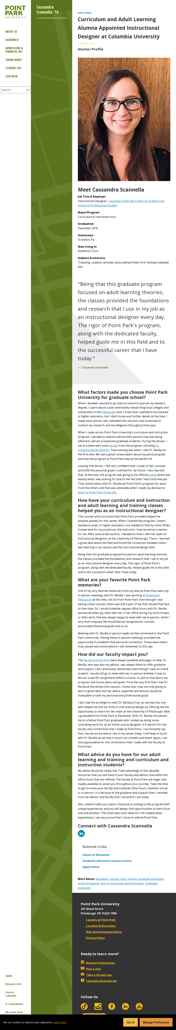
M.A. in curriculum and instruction (122, 883)
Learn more (60, 1022)
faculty (113, 445)
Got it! (130, 1022)
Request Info (13, 984)
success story (118, 879)
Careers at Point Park (101, 920)
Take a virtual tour (99, 975)
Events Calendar (11, 994)
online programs (89, 883)
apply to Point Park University (97, 492)
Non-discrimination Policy (104, 932)
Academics (12, 40)
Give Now (11, 76)
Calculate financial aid (101, 981)
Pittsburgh (109, 412)
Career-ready (14, 60)
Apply (9, 975)
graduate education (151, 879)
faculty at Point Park (97, 660)
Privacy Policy (95, 938)
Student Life (13, 68)
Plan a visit (93, 969)
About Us (11, 32)
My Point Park (14, 1012)
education (102, 879)
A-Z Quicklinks (14, 1004)
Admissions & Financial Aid (14, 50)
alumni (132, 879)
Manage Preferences (156, 1022)
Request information (100, 963)
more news (84, 12)
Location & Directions (101, 926)
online (152, 475)
